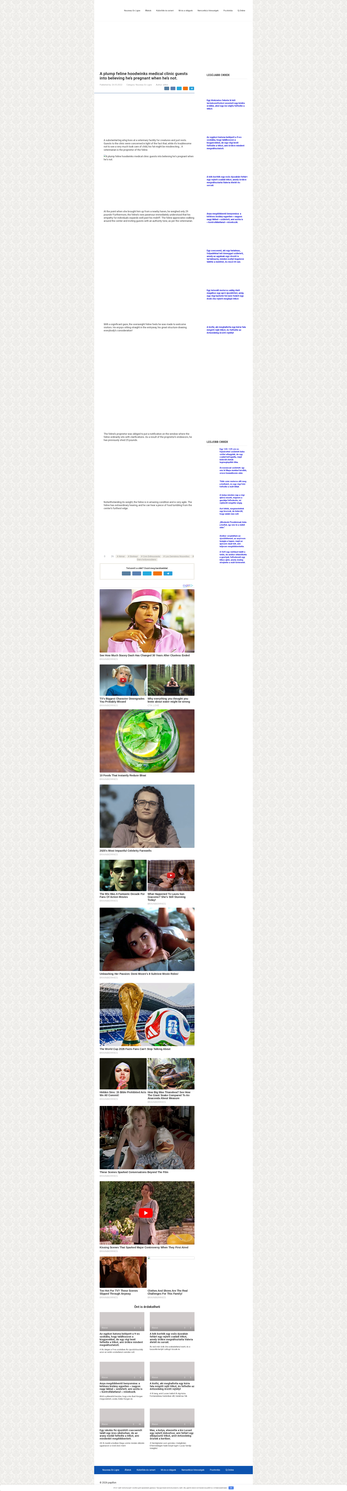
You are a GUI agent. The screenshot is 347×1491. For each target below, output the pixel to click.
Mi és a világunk (186, 10)
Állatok (148, 10)
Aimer (122, 556)
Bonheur (134, 556)
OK (231, 1488)
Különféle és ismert (165, 10)
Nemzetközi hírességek (208, 10)
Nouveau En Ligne (132, 10)
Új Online (241, 10)
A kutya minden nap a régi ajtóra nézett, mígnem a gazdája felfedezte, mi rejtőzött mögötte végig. (232, 499)
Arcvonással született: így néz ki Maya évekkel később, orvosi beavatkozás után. (233, 470)
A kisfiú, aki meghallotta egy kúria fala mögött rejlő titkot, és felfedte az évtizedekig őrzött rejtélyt (172, 1386)
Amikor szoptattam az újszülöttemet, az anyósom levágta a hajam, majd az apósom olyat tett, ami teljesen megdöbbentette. (232, 541)
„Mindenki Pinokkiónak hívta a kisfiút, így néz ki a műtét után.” (233, 525)
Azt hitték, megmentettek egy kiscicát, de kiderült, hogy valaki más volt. (232, 511)
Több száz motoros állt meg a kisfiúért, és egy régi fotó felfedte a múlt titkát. (233, 484)
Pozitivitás (228, 10)
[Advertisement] (173, 44)
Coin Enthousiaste (151, 556)
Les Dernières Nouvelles (177, 556)
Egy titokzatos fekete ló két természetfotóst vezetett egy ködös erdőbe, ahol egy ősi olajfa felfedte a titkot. (226, 104)
